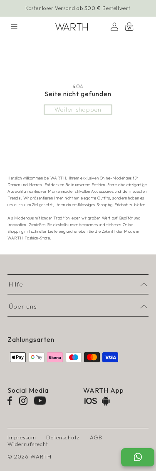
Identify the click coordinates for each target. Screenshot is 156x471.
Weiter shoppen (77, 109)
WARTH (41, 456)
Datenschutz (63, 437)
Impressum (21, 437)
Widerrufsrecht (27, 444)
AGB (96, 437)
